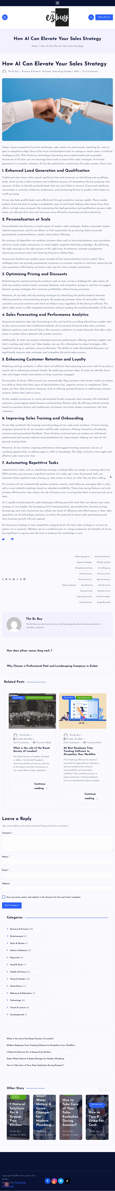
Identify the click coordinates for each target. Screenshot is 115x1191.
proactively (87, 591)
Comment (7, 833)
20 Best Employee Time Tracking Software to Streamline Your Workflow (41, 1045)
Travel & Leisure (18, 1008)
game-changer (85, 562)
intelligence (105, 568)
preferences (105, 585)
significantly (105, 602)
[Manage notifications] (6, 1184)
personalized (70, 585)
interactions (86, 574)
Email (5, 870)
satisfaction (86, 602)
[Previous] (101, 1088)
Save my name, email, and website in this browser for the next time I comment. (43, 897)
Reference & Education (39, 698)
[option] (18, 1117)
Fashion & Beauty (18, 950)
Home (35, 46)
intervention (105, 574)
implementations (85, 568)
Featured (46, 71)
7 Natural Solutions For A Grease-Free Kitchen (29, 1052)
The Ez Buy (13, 71)
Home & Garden (18, 979)
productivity (105, 591)
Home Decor (16, 986)
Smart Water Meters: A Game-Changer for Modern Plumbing (35, 1059)
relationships (104, 597)
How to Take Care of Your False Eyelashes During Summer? (35, 1065)
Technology (57, 71)
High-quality (104, 562)
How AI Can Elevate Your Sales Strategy (62, 46)
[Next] (106, 1088)
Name (5, 857)
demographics (83, 556)
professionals (85, 597)
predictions (88, 585)
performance (104, 579)
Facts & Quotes (17, 943)
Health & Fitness (18, 972)
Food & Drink (16, 965)
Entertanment (16, 936)
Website (6, 884)
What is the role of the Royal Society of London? (30, 1039)
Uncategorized (17, 1015)
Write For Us (104, 17)
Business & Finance (31, 71)
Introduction (86, 579)
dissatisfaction (103, 556)
